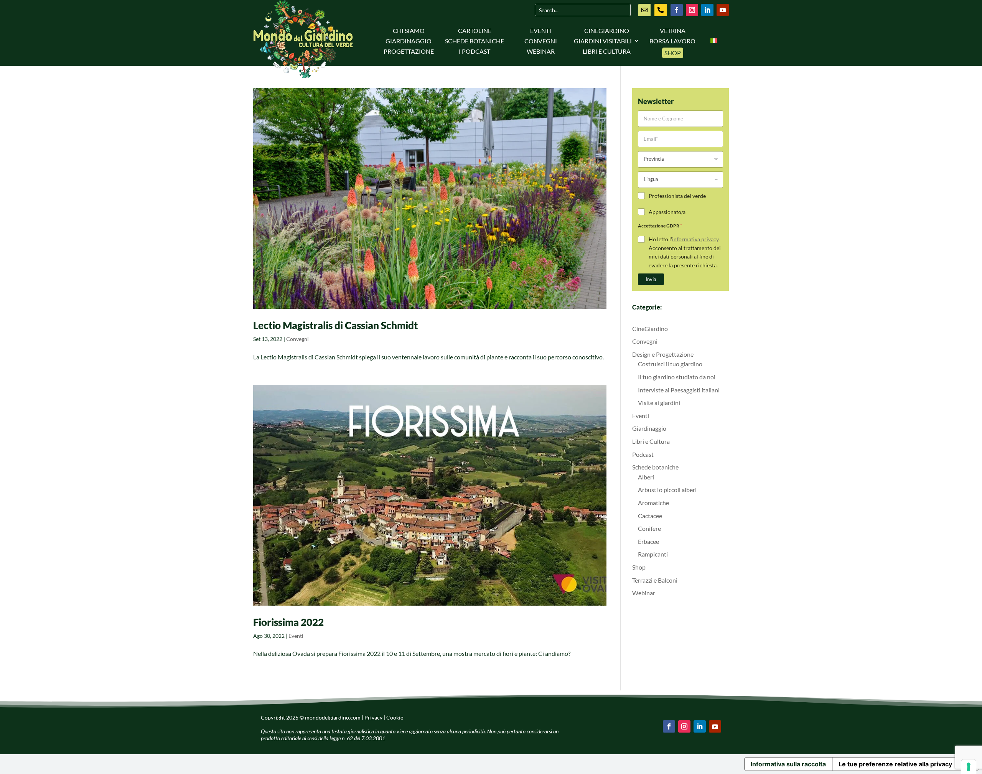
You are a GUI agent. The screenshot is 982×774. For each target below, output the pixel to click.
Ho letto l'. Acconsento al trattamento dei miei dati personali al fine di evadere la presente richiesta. (685, 252)
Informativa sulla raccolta (788, 764)
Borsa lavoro (672, 40)
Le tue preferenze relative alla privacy (895, 764)
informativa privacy (695, 239)
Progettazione (409, 51)
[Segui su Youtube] (723, 10)
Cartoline (474, 30)
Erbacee (648, 541)
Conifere (649, 528)
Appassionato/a (667, 212)
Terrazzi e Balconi (654, 580)
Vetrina (672, 30)
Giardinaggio (409, 40)
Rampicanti (653, 554)
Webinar (541, 51)
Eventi (540, 30)
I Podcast (474, 51)
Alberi (646, 477)
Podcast (643, 454)
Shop (672, 52)
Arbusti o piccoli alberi (667, 489)
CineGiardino (606, 30)
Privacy (373, 717)
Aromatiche (653, 502)
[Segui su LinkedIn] (707, 10)
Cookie (394, 717)
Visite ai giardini (659, 402)
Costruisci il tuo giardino (670, 363)
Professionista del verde (677, 196)
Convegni (540, 40)
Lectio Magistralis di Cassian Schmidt (335, 325)
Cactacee (650, 515)
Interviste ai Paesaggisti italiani (679, 390)
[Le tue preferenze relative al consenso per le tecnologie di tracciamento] (968, 766)
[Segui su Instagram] (692, 10)
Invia (651, 279)
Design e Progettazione (663, 354)
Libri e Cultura (607, 51)
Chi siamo (409, 30)
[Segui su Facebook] (677, 10)
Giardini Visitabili (603, 40)
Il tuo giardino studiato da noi (676, 376)
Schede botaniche (474, 40)
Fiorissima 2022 (288, 622)
